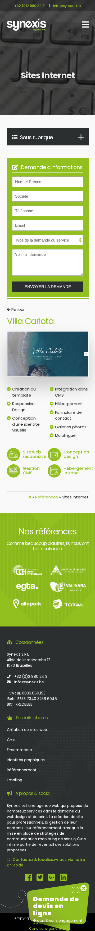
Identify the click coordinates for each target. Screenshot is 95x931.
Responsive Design (23, 406)
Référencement (22, 770)
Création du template (24, 392)
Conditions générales (47, 928)
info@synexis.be (67, 5)
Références (46, 497)
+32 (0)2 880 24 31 (30, 5)
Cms (11, 739)
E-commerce (19, 749)
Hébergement (69, 403)
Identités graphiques (26, 759)
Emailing (14, 780)
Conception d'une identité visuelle (26, 424)
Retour (17, 309)
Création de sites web (27, 729)
